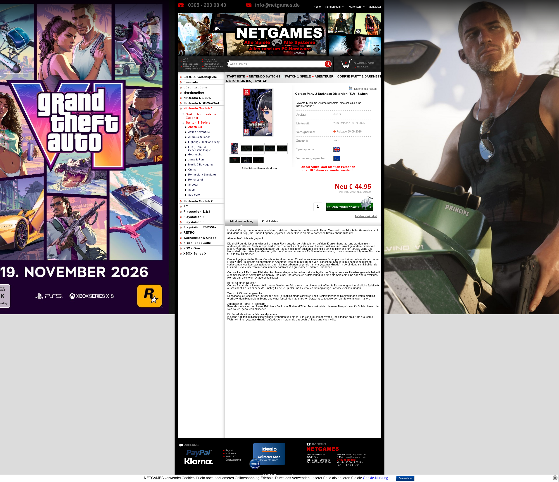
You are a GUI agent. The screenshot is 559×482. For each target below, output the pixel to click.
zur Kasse (362, 66)
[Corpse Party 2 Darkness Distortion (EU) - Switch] (258, 112)
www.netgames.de (356, 454)
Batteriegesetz (190, 64)
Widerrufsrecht (190, 66)
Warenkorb (355, 6)
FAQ (185, 61)
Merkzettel (375, 6)
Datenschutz (210, 61)
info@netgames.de (277, 5)
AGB (185, 59)
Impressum (209, 59)
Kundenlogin (334, 6)
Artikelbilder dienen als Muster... (261, 168)
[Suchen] (328, 64)
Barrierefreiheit (211, 64)
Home (317, 6)
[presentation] (241, 221)
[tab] (241, 221)
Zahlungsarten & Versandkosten (192, 68)
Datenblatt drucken (364, 88)
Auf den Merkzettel (366, 216)
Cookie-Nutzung (375, 478)
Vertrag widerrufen (213, 66)
